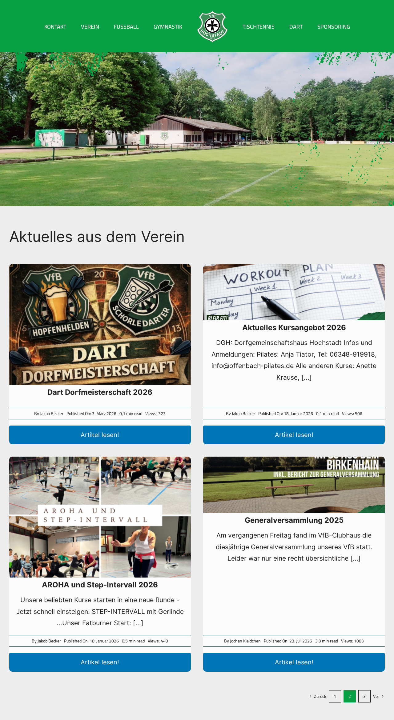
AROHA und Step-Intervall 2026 (100, 584)
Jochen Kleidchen (245, 641)
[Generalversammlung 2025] (294, 485)
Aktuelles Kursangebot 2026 (294, 327)
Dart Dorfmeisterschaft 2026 (99, 392)
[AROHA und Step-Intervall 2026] (100, 517)
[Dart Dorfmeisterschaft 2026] (100, 324)
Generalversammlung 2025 (294, 520)
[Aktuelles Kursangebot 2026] (294, 292)
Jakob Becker (51, 414)
